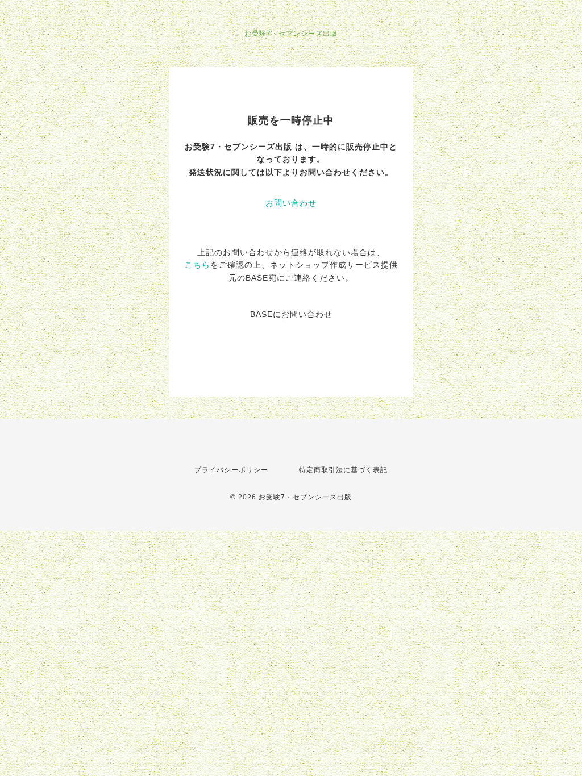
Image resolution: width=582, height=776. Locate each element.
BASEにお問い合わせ (291, 314)
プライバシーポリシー (231, 470)
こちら (197, 264)
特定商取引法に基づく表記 (343, 470)
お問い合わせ (291, 202)
